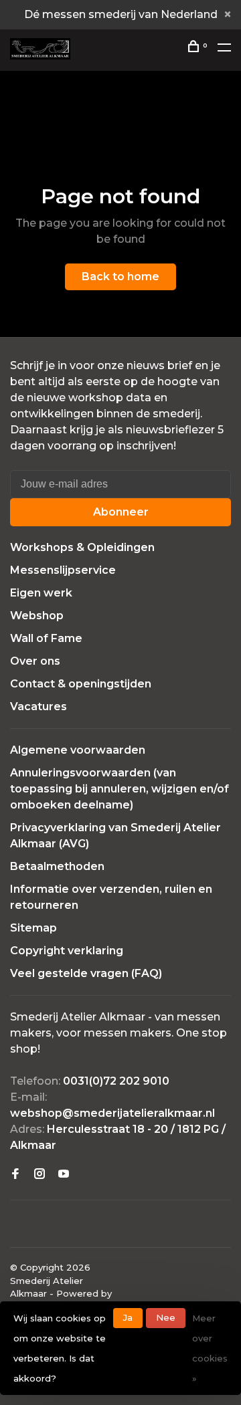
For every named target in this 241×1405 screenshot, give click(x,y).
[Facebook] (15, 1174)
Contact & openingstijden (80, 683)
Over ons (35, 661)
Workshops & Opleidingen (82, 547)
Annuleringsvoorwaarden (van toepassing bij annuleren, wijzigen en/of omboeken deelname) (119, 788)
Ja (128, 1317)
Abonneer (121, 512)
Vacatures (38, 706)
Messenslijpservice (63, 570)
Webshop (37, 615)
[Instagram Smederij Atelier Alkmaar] (39, 1174)
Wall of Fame (46, 638)
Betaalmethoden (57, 866)
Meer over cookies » (210, 1348)
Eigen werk (41, 592)
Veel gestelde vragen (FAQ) (86, 973)
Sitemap (33, 928)
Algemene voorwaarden (77, 750)
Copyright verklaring (66, 950)
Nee (165, 1317)
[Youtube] (63, 1174)
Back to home (120, 276)
